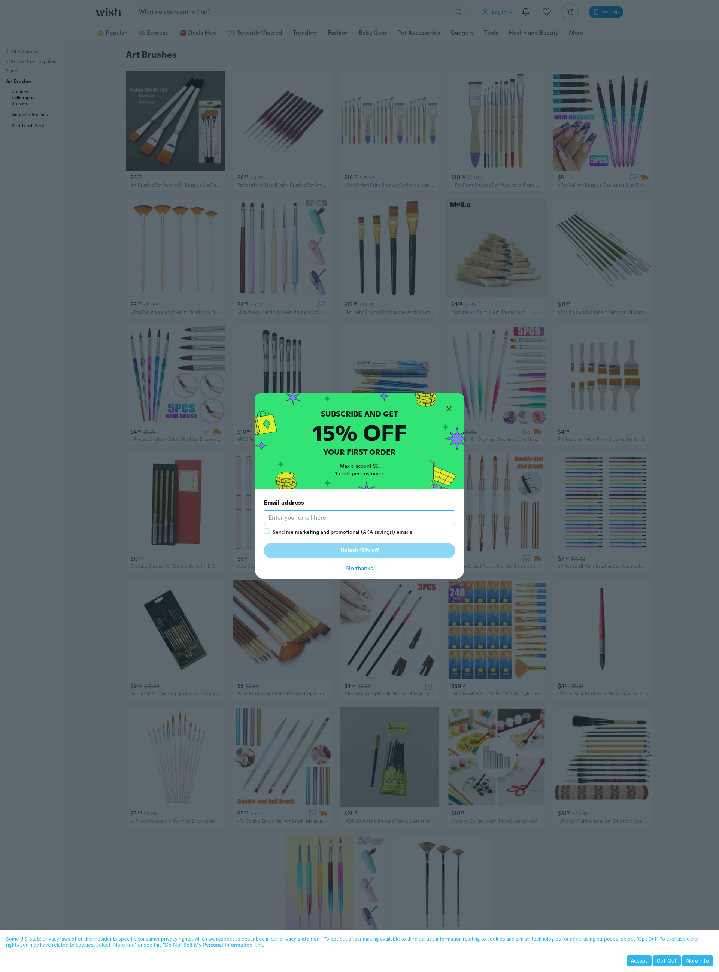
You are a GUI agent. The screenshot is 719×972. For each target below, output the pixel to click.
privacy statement (300, 938)
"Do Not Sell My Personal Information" (208, 944)
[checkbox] (267, 531)
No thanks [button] (359, 568)
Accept (639, 960)
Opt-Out (667, 960)
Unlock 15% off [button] (359, 550)
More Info (697, 960)
